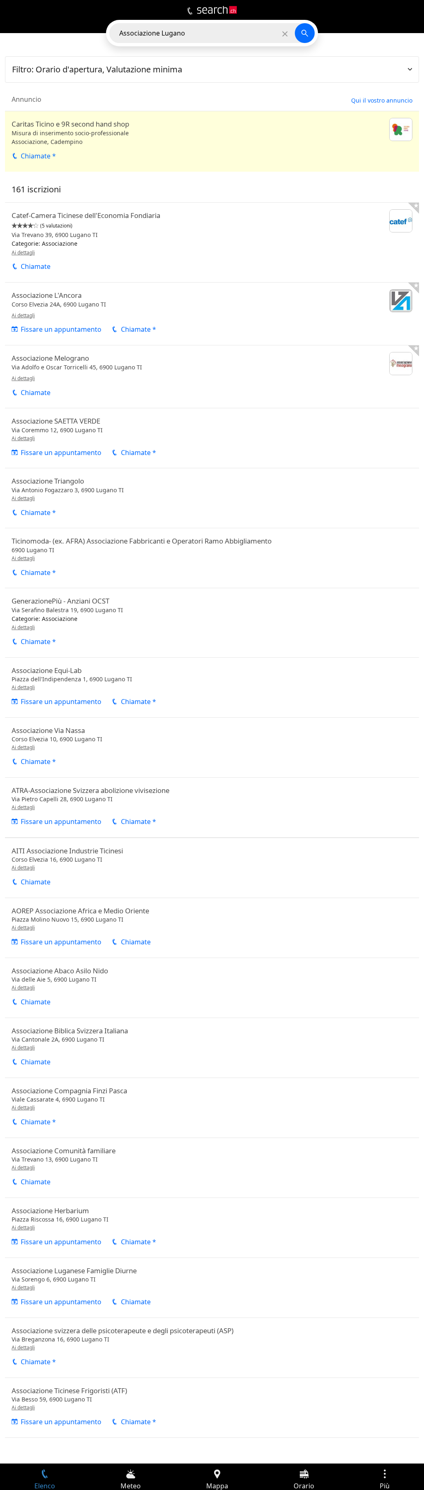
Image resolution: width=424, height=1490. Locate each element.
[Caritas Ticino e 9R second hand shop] (212, 141)
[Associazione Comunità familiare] (212, 1168)
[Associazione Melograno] (212, 376)
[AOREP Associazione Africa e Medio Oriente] (212, 928)
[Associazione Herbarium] (212, 1228)
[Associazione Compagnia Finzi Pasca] (212, 1108)
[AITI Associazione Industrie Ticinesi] (212, 868)
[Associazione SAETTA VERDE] (212, 438)
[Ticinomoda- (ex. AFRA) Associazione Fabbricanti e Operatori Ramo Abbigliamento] (212, 558)
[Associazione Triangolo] (212, 498)
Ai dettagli (23, 252)
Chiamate (36, 266)
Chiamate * (38, 155)
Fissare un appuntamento (61, 329)
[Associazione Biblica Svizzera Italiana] (212, 1048)
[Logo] (217, 10)
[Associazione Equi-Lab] (212, 687)
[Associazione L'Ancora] (212, 314)
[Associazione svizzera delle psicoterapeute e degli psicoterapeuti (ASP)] (212, 1347)
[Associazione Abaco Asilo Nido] (212, 988)
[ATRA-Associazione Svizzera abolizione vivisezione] (212, 807)
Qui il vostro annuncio (381, 100)
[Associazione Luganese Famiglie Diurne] (212, 1288)
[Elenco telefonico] (190, 11)
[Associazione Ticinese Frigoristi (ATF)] (212, 1407)
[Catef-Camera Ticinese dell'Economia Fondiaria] (212, 242)
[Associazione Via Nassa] (212, 747)
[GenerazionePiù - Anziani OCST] (212, 622)
